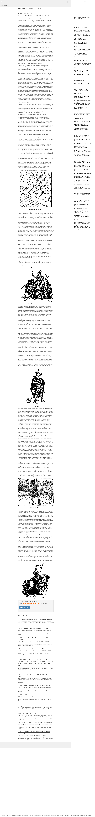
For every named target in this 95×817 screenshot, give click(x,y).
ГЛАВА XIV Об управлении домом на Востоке (32, 695)
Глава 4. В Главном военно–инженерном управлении (34, 628)
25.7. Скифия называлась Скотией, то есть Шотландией (35, 704)
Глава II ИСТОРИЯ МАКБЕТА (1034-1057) (82, 22)
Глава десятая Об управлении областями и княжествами (35, 722)
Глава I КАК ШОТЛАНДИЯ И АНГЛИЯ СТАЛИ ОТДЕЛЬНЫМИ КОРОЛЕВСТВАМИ (82, 18)
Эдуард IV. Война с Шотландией (27, 713)
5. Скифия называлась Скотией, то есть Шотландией (34, 649)
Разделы (37, 743)
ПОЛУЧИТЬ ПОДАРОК (24, 607)
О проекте (33, 743)
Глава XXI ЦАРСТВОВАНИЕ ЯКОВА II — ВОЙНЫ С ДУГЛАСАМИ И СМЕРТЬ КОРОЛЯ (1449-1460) (82, 194)
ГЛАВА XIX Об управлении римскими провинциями (34, 685)
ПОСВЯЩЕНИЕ (77, 14)
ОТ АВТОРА (76, 11)
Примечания (76, 232)
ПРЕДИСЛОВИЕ (77, 7)
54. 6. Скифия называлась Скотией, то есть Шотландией (35, 619)
